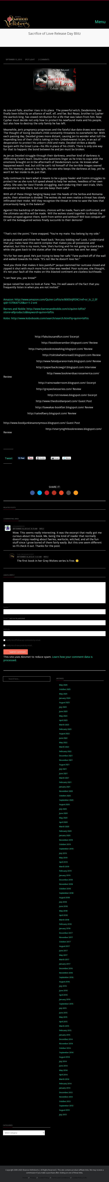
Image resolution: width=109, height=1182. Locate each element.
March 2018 (64, 920)
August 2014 (64, 1057)
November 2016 (66, 973)
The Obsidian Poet (25, 554)
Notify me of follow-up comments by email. (23, 640)
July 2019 (63, 853)
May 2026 (63, 685)
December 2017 (66, 933)
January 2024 (64, 698)
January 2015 (64, 1035)
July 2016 (63, 986)
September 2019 (66, 849)
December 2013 (66, 1092)
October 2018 (65, 888)
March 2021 (64, 778)
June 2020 (63, 813)
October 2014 (65, 1048)
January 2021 (64, 787)
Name (6, 607)
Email (14, 618)
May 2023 (63, 716)
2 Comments (43, 59)
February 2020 (65, 831)
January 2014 (64, 1088)
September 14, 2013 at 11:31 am (29, 557)
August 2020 (64, 804)
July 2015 (63, 1008)
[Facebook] (45, 9)
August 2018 (64, 897)
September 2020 (66, 800)
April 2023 (63, 720)
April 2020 (63, 822)
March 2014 (64, 1079)
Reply (41, 528)
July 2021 (63, 769)
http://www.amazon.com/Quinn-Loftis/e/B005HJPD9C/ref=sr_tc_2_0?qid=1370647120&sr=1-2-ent (50, 301)
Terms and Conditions (61, 1177)
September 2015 (66, 1004)
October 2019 (65, 844)
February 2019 (65, 871)
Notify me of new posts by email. (19, 645)
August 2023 (64, 702)
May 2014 (63, 1070)
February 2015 (65, 1030)
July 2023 (63, 707)
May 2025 (63, 694)
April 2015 (63, 1021)
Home (25, 1177)
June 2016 (63, 990)
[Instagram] (51, 9)
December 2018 (66, 880)
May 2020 (63, 818)
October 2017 (65, 942)
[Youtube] (64, 9)
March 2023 (64, 725)
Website (6, 629)
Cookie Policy (43, 1177)
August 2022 (64, 733)
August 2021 (64, 764)
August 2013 (64, 1110)
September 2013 (66, 1106)
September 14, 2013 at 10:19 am (25, 528)
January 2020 (64, 835)
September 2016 (66, 977)
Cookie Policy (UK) (79, 1177)
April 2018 (63, 915)
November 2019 (66, 840)
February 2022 (65, 751)
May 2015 (63, 1017)
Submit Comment (18, 652)
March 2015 (64, 1026)
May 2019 (63, 857)
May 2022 (63, 742)
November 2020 (66, 791)
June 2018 (63, 906)
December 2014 (66, 1039)
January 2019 (64, 875)
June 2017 (63, 950)
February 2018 (65, 924)
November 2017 (66, 937)
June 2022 (63, 738)
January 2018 (64, 928)
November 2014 (66, 1043)
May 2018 (63, 911)
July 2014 (63, 1061)
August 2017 (64, 946)
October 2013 (65, 1101)
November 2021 (66, 760)
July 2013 (63, 1114)
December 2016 (66, 968)
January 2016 (64, 999)
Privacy (33, 1177)
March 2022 (64, 747)
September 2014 (66, 1052)
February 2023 (65, 729)
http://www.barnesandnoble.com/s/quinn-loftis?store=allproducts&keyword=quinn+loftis (44, 310)
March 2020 (64, 826)
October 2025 (65, 689)
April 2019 (63, 862)
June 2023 (63, 711)
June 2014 (63, 1066)
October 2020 (65, 795)
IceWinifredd (19, 526)
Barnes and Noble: (15, 308)
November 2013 (66, 1097)
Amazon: (8, 299)
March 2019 (64, 866)
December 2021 (66, 756)
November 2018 (66, 884)
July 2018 (63, 902)
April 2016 (63, 995)
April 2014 (63, 1074)
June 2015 (63, 1013)
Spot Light (30, 59)
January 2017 (64, 964)
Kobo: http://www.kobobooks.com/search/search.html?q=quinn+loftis (46, 318)
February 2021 (65, 782)
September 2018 (66, 893)
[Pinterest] (58, 9)
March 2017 (64, 959)
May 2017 (63, 955)
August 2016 (64, 981)
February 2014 (65, 1083)
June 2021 (63, 773)
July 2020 (63, 809)
